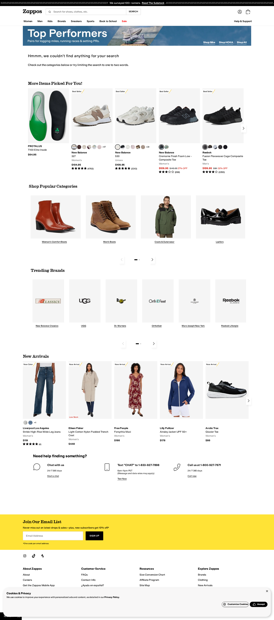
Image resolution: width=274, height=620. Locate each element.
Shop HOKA (226, 42)
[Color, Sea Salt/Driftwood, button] (143, 147)
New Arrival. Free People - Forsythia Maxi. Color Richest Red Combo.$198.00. (135, 401)
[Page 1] (135, 259)
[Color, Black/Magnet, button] (122, 147)
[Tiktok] (33, 555)
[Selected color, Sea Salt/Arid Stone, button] (117, 147)
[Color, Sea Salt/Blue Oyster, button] (127, 147)
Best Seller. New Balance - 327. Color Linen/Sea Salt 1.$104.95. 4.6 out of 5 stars (92, 129)
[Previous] (121, 259)
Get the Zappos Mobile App (39, 585)
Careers (27, 579)
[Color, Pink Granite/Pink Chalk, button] (99, 147)
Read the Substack (153, 2)
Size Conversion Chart (152, 574)
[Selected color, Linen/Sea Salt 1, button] (74, 147)
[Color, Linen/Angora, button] (84, 147)
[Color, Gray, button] (215, 147)
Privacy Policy (111, 597)
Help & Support (243, 21)
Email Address (34, 535)
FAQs (84, 574)
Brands (202, 574)
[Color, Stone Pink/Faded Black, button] (132, 147)
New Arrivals (205, 585)
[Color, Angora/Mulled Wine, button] (89, 147)
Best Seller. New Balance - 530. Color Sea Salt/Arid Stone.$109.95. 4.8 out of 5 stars (135, 129)
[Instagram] (24, 555)
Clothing (203, 579)
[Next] (243, 128)
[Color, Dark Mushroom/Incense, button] (137, 147)
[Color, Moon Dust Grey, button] (25, 422)
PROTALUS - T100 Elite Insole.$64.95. (48, 122)
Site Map (145, 585)
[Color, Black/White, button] (225, 147)
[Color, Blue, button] (220, 147)
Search (133, 11)
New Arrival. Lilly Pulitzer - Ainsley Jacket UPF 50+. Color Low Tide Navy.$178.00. (181, 401)
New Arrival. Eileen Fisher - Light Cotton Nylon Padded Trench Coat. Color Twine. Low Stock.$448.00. (90, 403)
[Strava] (42, 555)
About (26, 574)
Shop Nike (209, 42)
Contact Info (88, 579)
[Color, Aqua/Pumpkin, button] (166, 147)
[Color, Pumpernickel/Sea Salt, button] (79, 147)
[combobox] (86, 12)
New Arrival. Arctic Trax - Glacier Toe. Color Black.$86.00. (227, 401)
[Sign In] (240, 12)
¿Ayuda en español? (92, 585)
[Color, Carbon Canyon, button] (30, 422)
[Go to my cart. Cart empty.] (248, 12)
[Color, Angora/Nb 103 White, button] (94, 147)
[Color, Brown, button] (210, 147)
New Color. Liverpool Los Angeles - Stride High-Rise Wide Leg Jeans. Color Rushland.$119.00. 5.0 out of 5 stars (44, 403)
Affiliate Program (149, 579)
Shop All (242, 42)
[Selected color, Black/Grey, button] (161, 147)
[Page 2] (139, 259)
